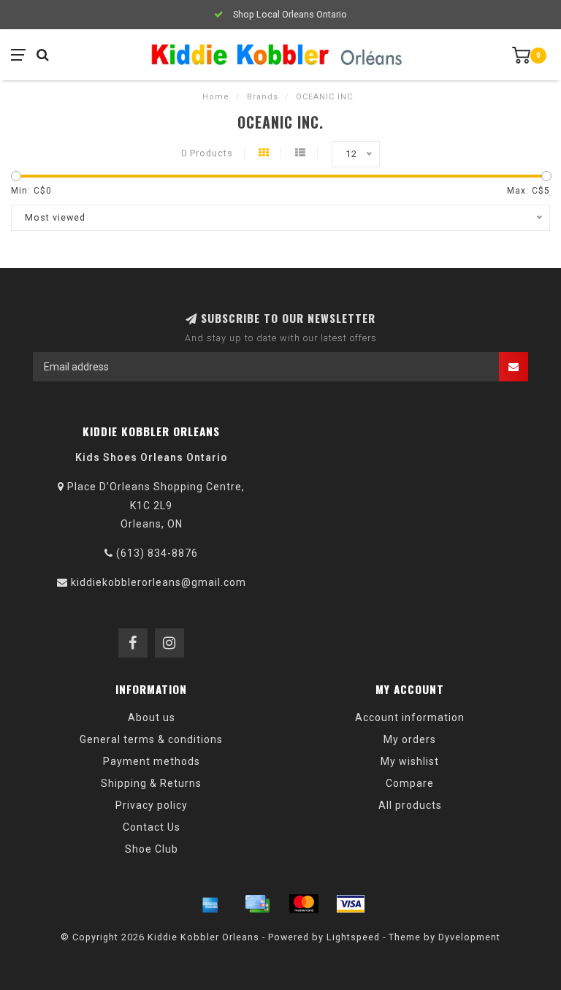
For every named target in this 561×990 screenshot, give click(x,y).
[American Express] (210, 904)
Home (215, 97)
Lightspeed (353, 937)
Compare (410, 783)
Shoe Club (151, 849)
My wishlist (410, 761)
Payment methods (151, 761)
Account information (410, 717)
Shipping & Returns (151, 783)
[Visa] (350, 904)
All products (410, 805)
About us (151, 717)
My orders (409, 739)
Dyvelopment (469, 937)
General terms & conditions (151, 739)
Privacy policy (151, 805)
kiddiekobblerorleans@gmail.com (158, 582)
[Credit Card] (257, 904)
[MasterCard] (304, 904)
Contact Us (151, 827)
